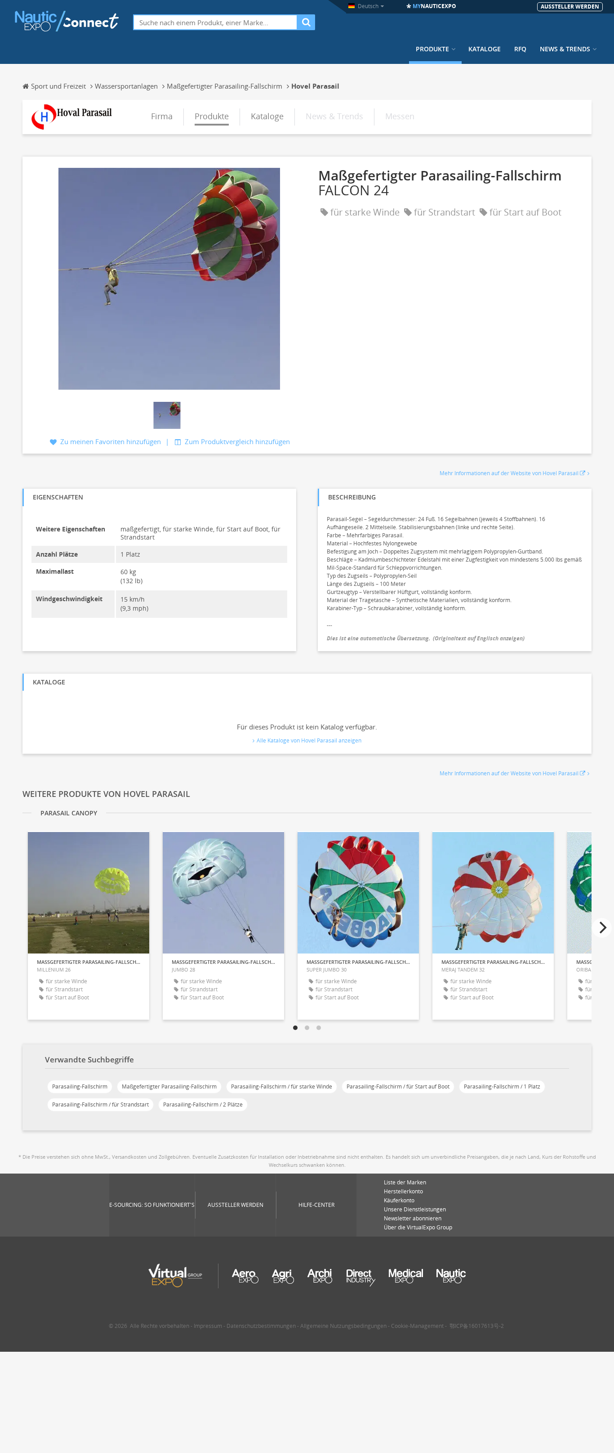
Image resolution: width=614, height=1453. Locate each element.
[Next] (602, 928)
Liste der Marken (405, 1182)
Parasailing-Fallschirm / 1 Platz (502, 1086)
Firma (162, 116)
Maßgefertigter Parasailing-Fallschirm (169, 1086)
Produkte (432, 49)
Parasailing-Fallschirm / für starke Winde (281, 1086)
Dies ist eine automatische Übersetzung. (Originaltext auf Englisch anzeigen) (426, 638)
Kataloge (484, 49)
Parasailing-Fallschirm (79, 1086)
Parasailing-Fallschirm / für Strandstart (100, 1104)
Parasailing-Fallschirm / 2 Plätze (203, 1104)
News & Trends (565, 49)
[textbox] (215, 22)
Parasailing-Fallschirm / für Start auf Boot (398, 1086)
